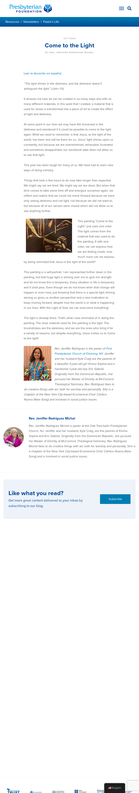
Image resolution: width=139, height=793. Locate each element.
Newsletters (31, 22)
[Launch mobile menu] (121, 9)
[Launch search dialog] (129, 9)
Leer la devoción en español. (43, 73)
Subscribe (115, 499)
